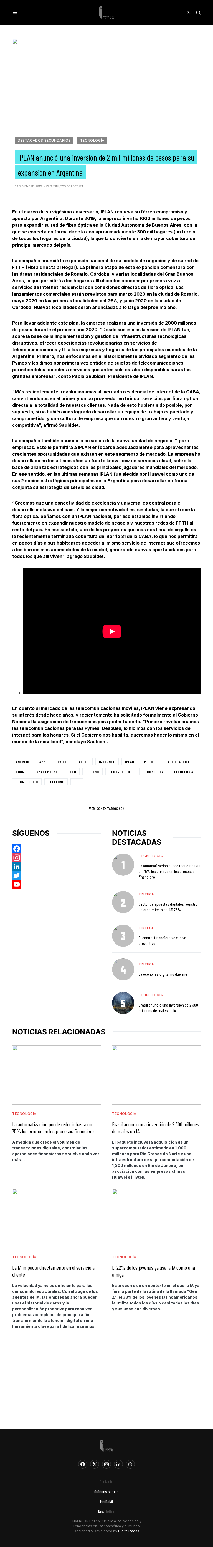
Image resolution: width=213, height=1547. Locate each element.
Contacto (106, 1481)
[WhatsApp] (130, 1464)
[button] (15, 12)
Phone (21, 771)
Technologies (121, 771)
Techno (92, 771)
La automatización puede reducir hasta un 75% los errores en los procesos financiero (170, 871)
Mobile (150, 761)
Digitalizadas (128, 1531)
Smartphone (47, 771)
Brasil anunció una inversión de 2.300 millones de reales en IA (168, 1007)
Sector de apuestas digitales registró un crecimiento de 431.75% (168, 906)
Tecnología (92, 140)
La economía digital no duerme (163, 974)
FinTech (146, 894)
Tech (72, 771)
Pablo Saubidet (179, 761)
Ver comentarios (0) (106, 808)
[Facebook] (56, 848)
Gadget (83, 761)
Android (22, 761)
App (42, 761)
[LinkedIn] (118, 1464)
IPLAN (129, 761)
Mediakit (106, 1501)
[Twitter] (56, 875)
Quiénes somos (106, 1491)
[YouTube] (56, 884)
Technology (153, 771)
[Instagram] (56, 857)
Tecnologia (183, 771)
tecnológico (27, 781)
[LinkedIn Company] (56, 866)
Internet (107, 761)
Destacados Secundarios (44, 140)
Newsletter (106, 1511)
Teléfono (56, 781)
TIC (77, 781)
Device (61, 761)
